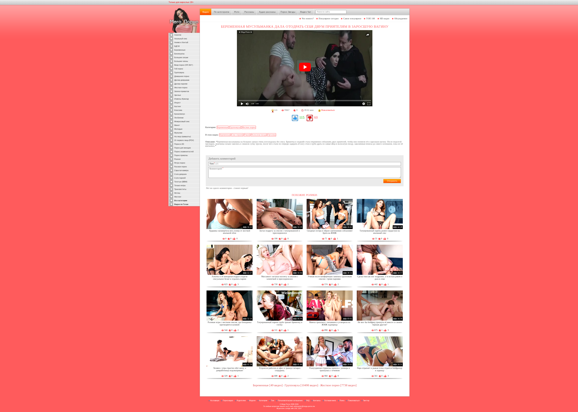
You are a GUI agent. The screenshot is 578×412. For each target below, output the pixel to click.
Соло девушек (180, 174)
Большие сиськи (181, 57)
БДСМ (177, 46)
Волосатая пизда (258, 135)
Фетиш (177, 193)
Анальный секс (180, 39)
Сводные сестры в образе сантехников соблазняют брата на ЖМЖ (330, 232)
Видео (205, 12)
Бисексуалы (179, 54)
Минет (177, 125)
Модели (252, 401)
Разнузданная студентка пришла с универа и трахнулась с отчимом (329, 369)
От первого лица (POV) (184, 140)
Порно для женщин (182, 148)
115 (302, 117)
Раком (247, 135)
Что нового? (308, 18)
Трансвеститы (180, 189)
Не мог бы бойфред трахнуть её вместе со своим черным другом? (380, 323)
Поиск (342, 401)
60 (316, 117)
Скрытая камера (181, 170)
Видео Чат (305, 12)
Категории (263, 401)
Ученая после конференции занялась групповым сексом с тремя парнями (330, 277)
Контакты (317, 401)
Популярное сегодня (328, 18)
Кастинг (177, 106)
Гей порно (178, 69)
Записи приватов (181, 91)
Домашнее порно (181, 76)
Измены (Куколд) (181, 99)
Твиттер (366, 401)
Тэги (272, 401)
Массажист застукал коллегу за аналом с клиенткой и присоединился (279, 277)
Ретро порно (179, 163)
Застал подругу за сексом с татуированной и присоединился (279, 232)
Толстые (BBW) (180, 182)
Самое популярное (352, 18)
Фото (236, 12)
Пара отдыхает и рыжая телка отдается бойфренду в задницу (379, 369)
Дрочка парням (180, 84)
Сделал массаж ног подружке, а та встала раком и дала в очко (379, 277)
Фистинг (177, 197)
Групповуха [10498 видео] (301, 385)
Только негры (180, 185)
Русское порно (180, 167)
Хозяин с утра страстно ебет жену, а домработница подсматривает (229, 369)
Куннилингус (179, 114)
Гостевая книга (330, 401)
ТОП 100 (370, 18)
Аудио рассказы (267, 12)
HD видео (384, 18)
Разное (177, 159)
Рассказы (249, 12)
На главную (214, 401)
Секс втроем (237, 135)
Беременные (179, 50)
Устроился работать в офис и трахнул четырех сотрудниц (279, 369)
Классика (178, 110)
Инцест (177, 103)
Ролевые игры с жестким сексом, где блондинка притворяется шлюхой (229, 323)
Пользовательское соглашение (290, 401)
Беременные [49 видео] (268, 385)
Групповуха (179, 73)
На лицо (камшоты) (182, 137)
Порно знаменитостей (184, 152)
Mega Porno (285, 404)
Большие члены (181, 61)
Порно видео (228, 401)
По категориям (221, 12)
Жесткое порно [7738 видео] (338, 385)
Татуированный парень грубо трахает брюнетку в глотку (279, 323)
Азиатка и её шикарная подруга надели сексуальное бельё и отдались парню (229, 277)
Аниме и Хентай (181, 42)
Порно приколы (181, 155)
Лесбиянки (178, 118)
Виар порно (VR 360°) (183, 65)
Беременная (225, 135)
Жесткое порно (180, 88)
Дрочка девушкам (181, 80)
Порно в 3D (179, 144)
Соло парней (180, 178)
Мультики (178, 133)
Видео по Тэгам (181, 204)
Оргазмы (272, 135)
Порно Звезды (288, 12)
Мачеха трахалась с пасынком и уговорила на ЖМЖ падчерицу (329, 323)
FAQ (307, 401)
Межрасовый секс (182, 121)
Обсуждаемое (400, 18)
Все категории (180, 201)
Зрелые (177, 95)
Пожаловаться (353, 401)
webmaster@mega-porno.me (304, 406)
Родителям (241, 401)
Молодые (178, 129)
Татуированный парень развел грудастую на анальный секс (380, 232)
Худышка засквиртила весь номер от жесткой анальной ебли (229, 232)
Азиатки (177, 35)
